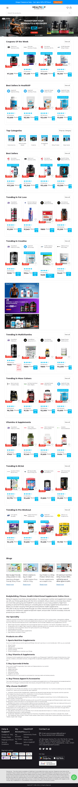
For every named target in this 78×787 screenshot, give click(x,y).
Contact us (5, 734)
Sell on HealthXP (29, 742)
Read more (10, 584)
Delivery (26, 737)
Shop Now (57, 2)
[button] (67, 8)
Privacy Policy (6, 737)
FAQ (11, 734)
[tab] (35, 35)
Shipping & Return (8, 740)
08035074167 (50, 735)
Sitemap (26, 745)
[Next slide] (75, 61)
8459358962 (60, 735)
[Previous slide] (2, 61)
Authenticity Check (30, 734)
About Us (27, 732)
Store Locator (28, 740)
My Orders (18, 739)
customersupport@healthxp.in (56, 733)
